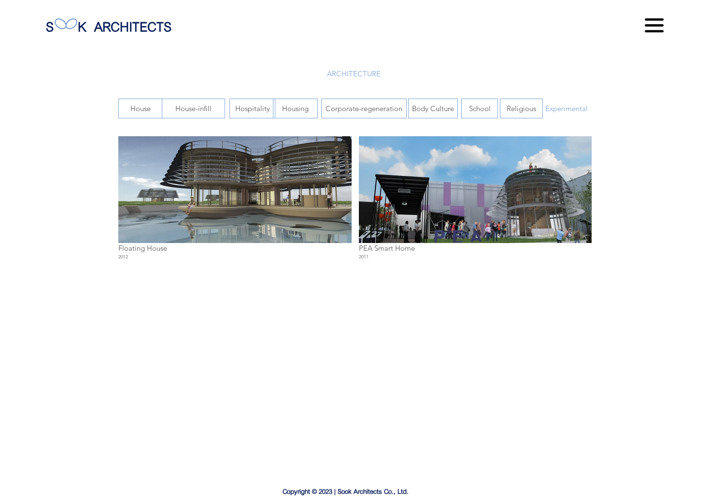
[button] (654, 25)
